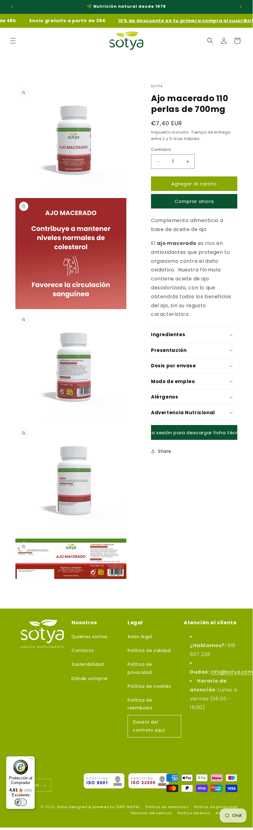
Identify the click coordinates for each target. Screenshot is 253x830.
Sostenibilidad (87, 664)
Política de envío (194, 813)
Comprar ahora (194, 201)
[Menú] (31, 760)
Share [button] (164, 451)
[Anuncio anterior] (12, 7)
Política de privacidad (140, 668)
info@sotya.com (232, 671)
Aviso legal (140, 637)
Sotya (62, 806)
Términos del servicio (151, 813)
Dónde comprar (89, 678)
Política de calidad (149, 650)
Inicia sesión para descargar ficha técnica (194, 432)
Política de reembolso (140, 704)
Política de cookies (149, 686)
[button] (13, 40)
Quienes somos (89, 637)
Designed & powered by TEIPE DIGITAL (104, 806)
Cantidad (161, 149)
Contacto (82, 650)
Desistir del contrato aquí (149, 726)
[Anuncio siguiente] (240, 7)
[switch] (20, 802)
